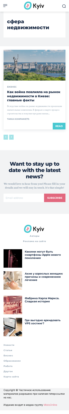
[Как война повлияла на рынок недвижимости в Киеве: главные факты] (34, 65)
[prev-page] (6, 137)
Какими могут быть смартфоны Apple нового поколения (43, 255)
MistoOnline (50, 404)
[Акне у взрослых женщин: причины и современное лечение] (13, 280)
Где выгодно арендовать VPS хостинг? (43, 322)
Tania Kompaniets (18, 119)
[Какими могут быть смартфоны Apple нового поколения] (13, 258)
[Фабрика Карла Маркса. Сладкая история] (13, 305)
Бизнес (12, 87)
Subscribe (54, 197)
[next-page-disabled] (11, 137)
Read (59, 126)
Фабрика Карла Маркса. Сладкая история (42, 300)
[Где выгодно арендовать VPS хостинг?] (13, 327)
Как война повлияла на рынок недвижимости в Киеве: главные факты (33, 96)
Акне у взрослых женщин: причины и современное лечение (44, 277)
